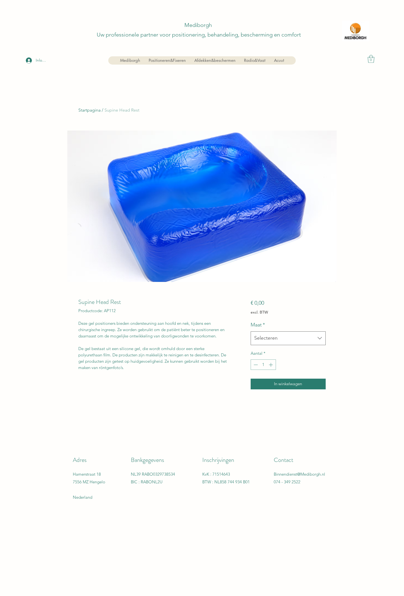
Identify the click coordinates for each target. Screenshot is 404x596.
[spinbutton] (263, 365)
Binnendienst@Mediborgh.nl (299, 474)
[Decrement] (255, 365)
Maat (258, 325)
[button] (371, 59)
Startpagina (89, 110)
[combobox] (288, 338)
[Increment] (271, 365)
